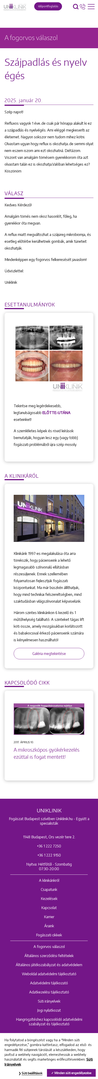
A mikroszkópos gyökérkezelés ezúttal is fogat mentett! (47, 753)
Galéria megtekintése (49, 653)
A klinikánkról (49, 880)
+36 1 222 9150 (49, 855)
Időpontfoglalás (48, 6)
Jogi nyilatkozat (49, 1010)
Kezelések (49, 898)
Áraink (49, 926)
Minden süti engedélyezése (72, 1073)
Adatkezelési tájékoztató (49, 992)
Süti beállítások (32, 1073)
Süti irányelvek (49, 1001)
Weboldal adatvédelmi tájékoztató (49, 974)
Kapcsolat (49, 907)
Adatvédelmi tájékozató (49, 983)
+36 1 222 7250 (49, 846)
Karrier (49, 917)
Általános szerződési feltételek (49, 955)
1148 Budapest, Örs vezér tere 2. (49, 837)
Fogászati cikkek (49, 935)
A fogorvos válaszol (49, 946)
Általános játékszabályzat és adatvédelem (49, 965)
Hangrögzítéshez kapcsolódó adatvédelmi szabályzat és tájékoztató (49, 1021)
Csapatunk (49, 889)
